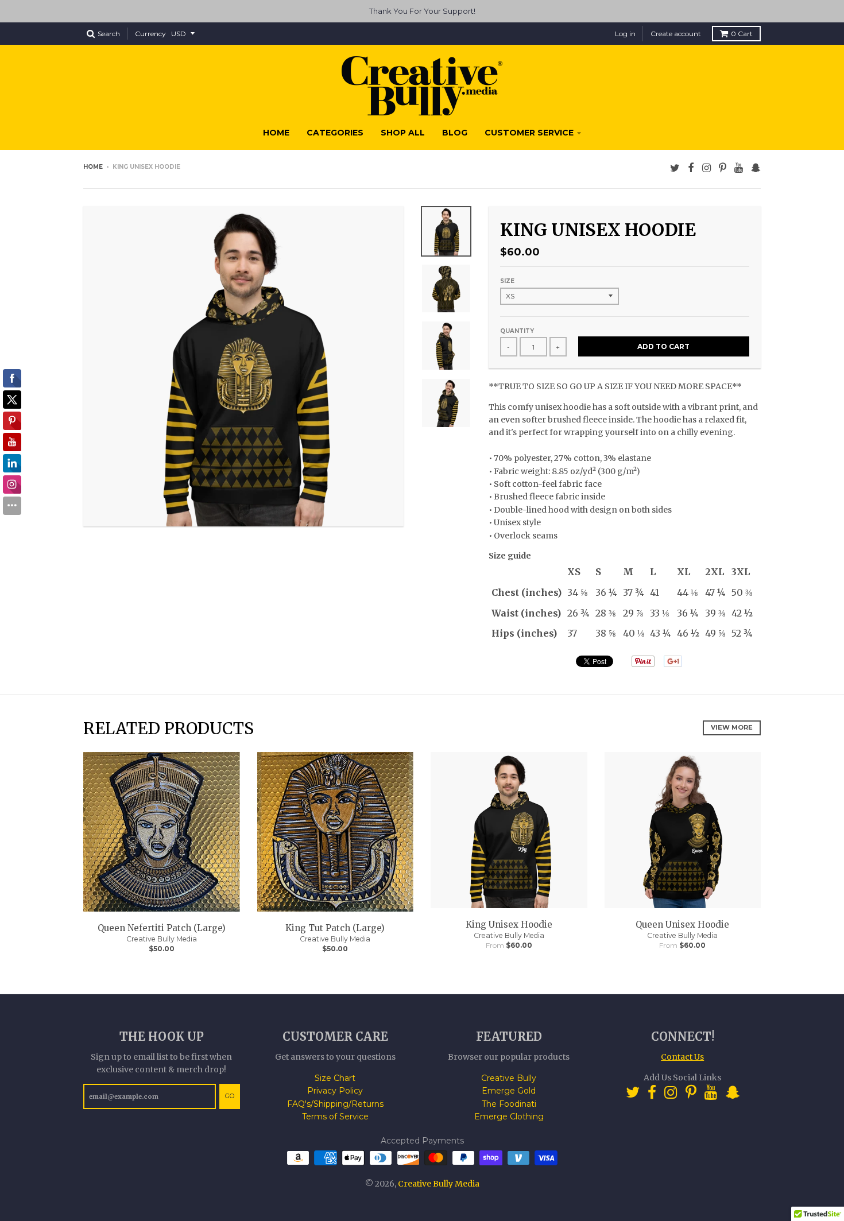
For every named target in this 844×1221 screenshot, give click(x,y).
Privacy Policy (335, 1091)
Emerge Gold (509, 1091)
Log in (625, 33)
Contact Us (682, 1057)
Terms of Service (335, 1116)
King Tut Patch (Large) (335, 927)
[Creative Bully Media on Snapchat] (756, 168)
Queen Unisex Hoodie (682, 924)
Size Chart (335, 1078)
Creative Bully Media (161, 939)
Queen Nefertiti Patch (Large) (162, 927)
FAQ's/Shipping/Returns (335, 1104)
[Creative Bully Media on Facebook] (691, 168)
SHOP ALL (403, 132)
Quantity (517, 331)
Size (507, 281)
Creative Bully (508, 1078)
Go (229, 1096)
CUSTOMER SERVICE (529, 132)
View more (732, 727)
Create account (676, 33)
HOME (276, 132)
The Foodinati (509, 1104)
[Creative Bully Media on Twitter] (675, 168)
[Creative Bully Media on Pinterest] (722, 168)
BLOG (454, 132)
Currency (150, 33)
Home (93, 166)
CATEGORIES (335, 132)
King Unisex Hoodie (509, 924)
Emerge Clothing (509, 1116)
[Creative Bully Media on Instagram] (706, 168)
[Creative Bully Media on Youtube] (738, 168)
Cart (742, 33)
